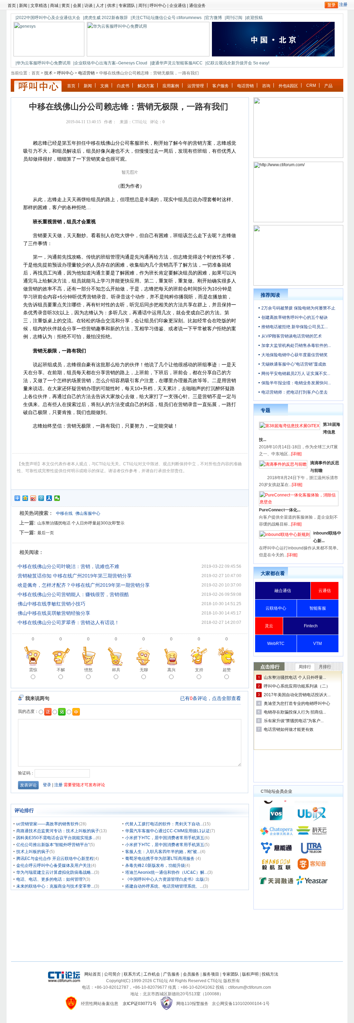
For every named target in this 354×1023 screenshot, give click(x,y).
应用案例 (170, 85)
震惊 (33, 669)
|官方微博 (213, 17)
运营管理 (195, 85)
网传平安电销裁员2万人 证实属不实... (295, 373)
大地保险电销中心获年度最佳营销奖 (294, 354)
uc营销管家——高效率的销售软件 (47, 824)
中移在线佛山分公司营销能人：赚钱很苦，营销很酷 (73, 594)
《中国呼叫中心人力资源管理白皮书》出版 (164, 879)
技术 (48, 73)
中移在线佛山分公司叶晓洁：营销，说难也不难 (68, 566)
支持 (199, 669)
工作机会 (151, 974)
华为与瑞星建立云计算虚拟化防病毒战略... (55, 872)
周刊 (142, 5)
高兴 (171, 669)
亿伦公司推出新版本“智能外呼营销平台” (53, 844)
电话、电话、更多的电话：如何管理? (50, 879)
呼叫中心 (158, 5)
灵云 (269, 625)
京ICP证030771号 (140, 1003)
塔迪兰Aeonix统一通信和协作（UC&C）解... (166, 872)
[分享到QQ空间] (25, 498)
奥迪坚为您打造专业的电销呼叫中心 (297, 703)
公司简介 (112, 974)
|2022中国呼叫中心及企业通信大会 (48, 17)
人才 (100, 5)
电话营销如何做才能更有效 (289, 729)
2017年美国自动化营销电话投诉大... (297, 694)
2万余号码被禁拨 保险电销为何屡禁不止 (298, 308)
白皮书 (123, 85)
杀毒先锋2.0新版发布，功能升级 (155, 865)
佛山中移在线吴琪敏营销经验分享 (54, 613)
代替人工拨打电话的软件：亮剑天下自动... (164, 824)
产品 (328, 85)
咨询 (266, 85)
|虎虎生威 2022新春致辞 (105, 17)
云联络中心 (276, 608)
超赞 (227, 669)
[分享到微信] (57, 498)
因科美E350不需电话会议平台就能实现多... (56, 837)
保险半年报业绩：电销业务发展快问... (296, 382)
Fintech (311, 625)
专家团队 (127, 5)
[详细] (296, 453)
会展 (77, 5)
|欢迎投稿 (254, 17)
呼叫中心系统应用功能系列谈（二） (297, 686)
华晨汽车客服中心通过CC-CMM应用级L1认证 (167, 830)
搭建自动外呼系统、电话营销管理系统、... (164, 886)
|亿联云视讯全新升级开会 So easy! (237, 63)
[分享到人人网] (49, 498)
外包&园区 (288, 85)
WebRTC (276, 643)
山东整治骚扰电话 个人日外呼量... (295, 677)
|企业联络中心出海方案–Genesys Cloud (110, 63)
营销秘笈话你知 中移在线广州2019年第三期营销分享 (75, 575)
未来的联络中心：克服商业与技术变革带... (55, 886)
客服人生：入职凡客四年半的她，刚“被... (162, 851)
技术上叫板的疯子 (32, 851)
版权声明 (250, 974)
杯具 (116, 669)
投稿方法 (270, 974)
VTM (317, 643)
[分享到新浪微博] (33, 498)
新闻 (23, 5)
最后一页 (45, 532)
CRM (311, 85)
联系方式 (132, 974)
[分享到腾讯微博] (41, 498)
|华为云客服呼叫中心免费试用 (43, 63)
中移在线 (64, 513)
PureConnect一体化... (279, 510)
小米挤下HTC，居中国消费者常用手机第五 (164, 837)
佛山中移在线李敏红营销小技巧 (51, 604)
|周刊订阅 (233, 17)
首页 (12, 5)
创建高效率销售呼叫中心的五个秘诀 (294, 317)
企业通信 (177, 5)
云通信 (324, 590)
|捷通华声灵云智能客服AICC (176, 63)
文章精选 (38, 5)
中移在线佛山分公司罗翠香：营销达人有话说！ (68, 622)
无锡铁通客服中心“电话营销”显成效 (293, 364)
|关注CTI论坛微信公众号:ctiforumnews (166, 17)
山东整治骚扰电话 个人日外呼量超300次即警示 (80, 523)
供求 (111, 5)
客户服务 (220, 85)
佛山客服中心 (87, 513)
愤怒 (88, 669)
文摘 (104, 85)
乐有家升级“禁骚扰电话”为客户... (294, 720)
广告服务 (171, 974)
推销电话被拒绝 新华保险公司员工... (294, 326)
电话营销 (86, 73)
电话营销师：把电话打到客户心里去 (294, 392)
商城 (54, 5)
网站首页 (92, 974)
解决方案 (146, 85)
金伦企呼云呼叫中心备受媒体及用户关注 (53, 865)
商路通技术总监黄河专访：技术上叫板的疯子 (57, 830)
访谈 (88, 5)
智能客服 (317, 608)
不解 (61, 669)
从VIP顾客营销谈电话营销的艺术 (291, 336)
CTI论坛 (139, 121)
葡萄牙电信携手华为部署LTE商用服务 (160, 858)
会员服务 (191, 974)
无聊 (144, 669)
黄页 (66, 5)
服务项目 (211, 974)
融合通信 (282, 590)
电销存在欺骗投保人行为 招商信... (295, 712)
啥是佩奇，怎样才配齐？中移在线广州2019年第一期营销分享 (84, 585)
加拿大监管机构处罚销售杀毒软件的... (296, 345)
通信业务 (197, 5)
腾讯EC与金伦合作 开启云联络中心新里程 (55, 858)
